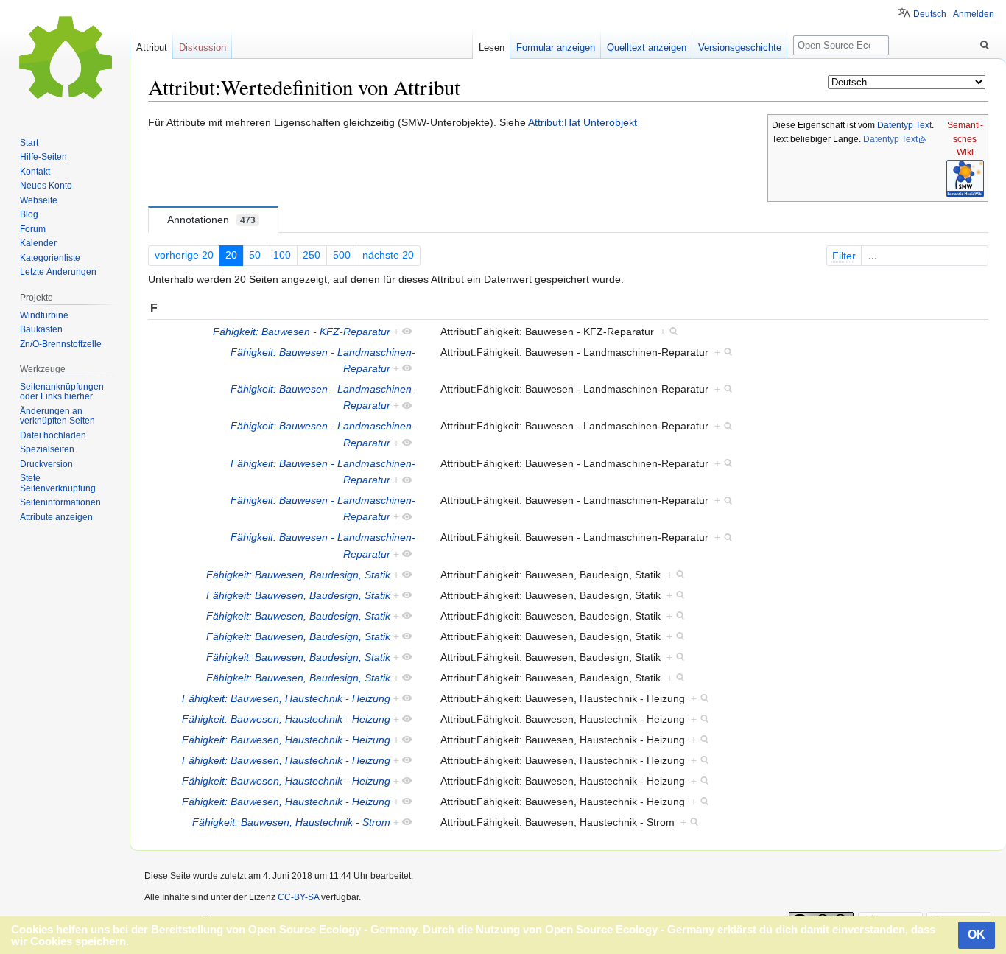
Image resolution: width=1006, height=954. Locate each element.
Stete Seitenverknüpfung (58, 483)
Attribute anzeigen (56, 517)
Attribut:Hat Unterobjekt (582, 122)
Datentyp (895, 125)
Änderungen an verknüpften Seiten (57, 416)
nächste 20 (388, 255)
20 (231, 255)
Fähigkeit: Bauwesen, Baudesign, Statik (298, 575)
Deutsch (929, 14)
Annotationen (211, 219)
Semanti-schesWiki (965, 139)
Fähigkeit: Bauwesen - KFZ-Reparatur (301, 331)
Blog (29, 214)
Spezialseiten (47, 449)
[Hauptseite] (65, 59)
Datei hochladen (53, 435)
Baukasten (41, 329)
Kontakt (35, 171)
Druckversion (46, 464)
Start (29, 143)
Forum (33, 229)
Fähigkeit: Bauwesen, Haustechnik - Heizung (286, 698)
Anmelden (973, 14)
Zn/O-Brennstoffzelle (61, 344)
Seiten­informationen (60, 502)
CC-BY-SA (298, 897)
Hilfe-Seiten (43, 157)
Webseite (38, 200)
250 (311, 255)
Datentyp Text (890, 139)
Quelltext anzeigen (646, 47)
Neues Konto (46, 185)
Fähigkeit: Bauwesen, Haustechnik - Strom (291, 822)
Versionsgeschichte (739, 47)
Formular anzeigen (555, 47)
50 (255, 255)
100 (282, 255)
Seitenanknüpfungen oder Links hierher (62, 392)
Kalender (38, 243)
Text (923, 125)
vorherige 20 (184, 255)
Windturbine (44, 315)
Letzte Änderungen (58, 272)
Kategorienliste (50, 258)
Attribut (151, 47)
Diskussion (202, 47)
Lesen (491, 47)
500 (342, 255)
